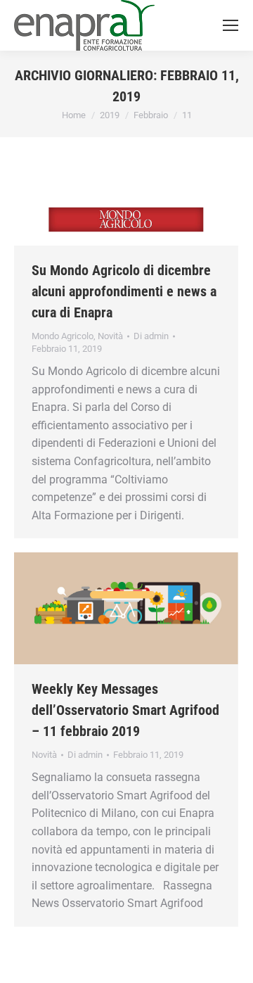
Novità (110, 336)
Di (151, 336)
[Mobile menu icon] (230, 25)
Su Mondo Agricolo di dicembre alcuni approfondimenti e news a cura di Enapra (124, 291)
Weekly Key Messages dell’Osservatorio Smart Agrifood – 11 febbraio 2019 (125, 710)
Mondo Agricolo (62, 336)
